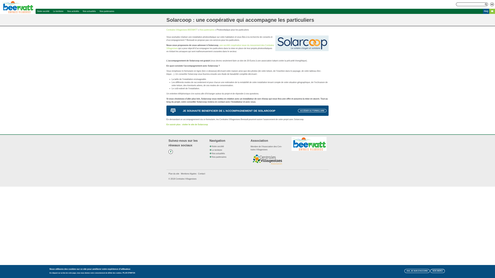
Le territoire (58, 11)
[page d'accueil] (18, 7)
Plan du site (173, 174)
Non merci (437, 271)
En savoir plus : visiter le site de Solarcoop (187, 124)
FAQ (486, 11)
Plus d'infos (129, 273)
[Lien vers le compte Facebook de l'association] (170, 152)
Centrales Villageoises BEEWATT (182, 30)
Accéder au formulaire (312, 111)
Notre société (43, 11)
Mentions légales (188, 174)
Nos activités (73, 11)
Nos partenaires (107, 11)
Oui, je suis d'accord (417, 271)
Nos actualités (89, 11)
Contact (201, 174)
